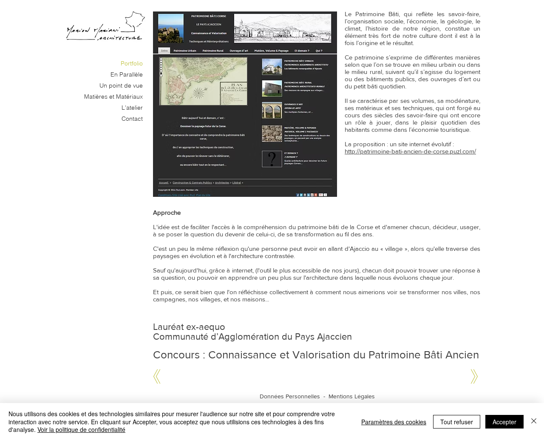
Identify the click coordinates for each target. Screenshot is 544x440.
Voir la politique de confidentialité (81, 429)
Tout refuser (456, 421)
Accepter (504, 421)
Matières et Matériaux (113, 96)
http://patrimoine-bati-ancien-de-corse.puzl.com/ (410, 151)
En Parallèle (126, 74)
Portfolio (132, 63)
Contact (132, 118)
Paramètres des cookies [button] (393, 421)
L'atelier (132, 107)
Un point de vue (121, 85)
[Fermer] (534, 421)
